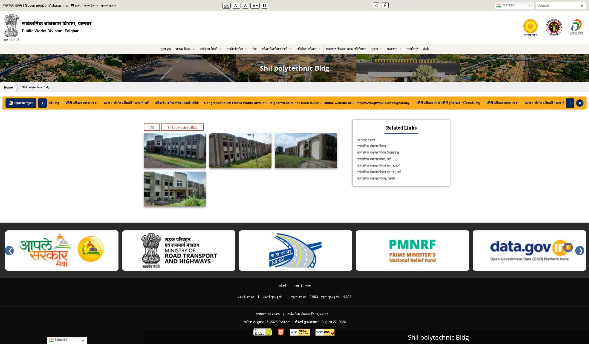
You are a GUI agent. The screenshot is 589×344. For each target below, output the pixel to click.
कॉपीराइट (261, 314)
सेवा (254, 49)
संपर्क (426, 49)
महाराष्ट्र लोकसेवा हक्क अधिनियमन (346, 49)
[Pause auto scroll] (579, 103)
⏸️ (568, 247)
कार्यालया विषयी (208, 49)
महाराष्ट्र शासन (366, 139)
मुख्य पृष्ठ (166, 49)
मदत (296, 285)
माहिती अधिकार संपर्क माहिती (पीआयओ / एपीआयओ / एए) (442, 103)
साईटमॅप (282, 285)
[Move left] (42, 103)
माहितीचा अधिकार (307, 49)
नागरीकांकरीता (235, 49)
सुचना (374, 49)
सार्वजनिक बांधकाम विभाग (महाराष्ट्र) (378, 152)
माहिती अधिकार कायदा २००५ (75, 103)
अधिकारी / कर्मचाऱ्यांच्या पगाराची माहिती (171, 103)
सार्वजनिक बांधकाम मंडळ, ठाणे (374, 159)
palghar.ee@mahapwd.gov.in (96, 5)
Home (8, 87)
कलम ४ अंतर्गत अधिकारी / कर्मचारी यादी (120, 103)
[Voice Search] (582, 6)
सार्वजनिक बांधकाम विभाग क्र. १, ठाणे (378, 165)
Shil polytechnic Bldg (182, 127)
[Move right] (570, 103)
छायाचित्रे (412, 49)
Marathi (508, 5)
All (152, 127)
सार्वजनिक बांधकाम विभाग (371, 146)
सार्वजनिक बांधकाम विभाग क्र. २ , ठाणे (379, 172)
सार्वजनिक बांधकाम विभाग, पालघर (376, 178)
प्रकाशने (392, 49)
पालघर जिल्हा (183, 49)
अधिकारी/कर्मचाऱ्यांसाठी (274, 49)
